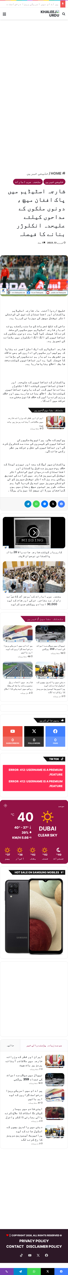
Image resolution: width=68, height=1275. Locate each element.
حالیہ (10, 1030)
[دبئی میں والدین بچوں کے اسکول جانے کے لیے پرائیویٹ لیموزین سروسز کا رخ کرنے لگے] (50, 654)
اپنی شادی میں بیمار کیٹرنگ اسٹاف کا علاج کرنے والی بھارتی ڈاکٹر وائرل (24, 1098)
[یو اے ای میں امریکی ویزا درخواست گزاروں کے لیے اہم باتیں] (18, 618)
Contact (15, 1231)
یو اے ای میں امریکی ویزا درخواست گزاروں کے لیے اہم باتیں (18, 633)
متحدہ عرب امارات (28, 182)
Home (56, 173)
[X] (53, 488)
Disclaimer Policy (44, 1231)
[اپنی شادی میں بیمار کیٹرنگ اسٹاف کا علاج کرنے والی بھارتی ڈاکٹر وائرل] (54, 1098)
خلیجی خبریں (37, 173)
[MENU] (4, 15)
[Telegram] (27, 488)
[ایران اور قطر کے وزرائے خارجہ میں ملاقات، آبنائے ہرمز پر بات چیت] (55, 407)
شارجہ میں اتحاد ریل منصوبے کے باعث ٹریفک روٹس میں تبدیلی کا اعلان (18, 670)
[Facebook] (61, 488)
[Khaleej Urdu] (45, 13)
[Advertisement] (34, 57)
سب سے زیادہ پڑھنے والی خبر (44, 1030)
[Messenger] (44, 488)
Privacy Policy (34, 1225)
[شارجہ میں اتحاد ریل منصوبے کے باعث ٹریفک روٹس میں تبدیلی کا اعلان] (18, 654)
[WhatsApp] (36, 488)
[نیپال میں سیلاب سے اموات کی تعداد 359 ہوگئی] (50, 618)
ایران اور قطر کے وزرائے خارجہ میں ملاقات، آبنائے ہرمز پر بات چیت (25, 406)
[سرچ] (63, 15)
